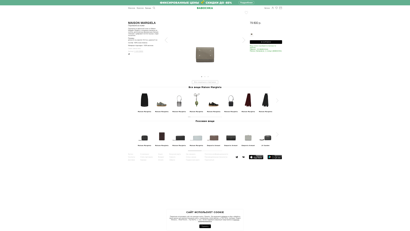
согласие (224, 216)
